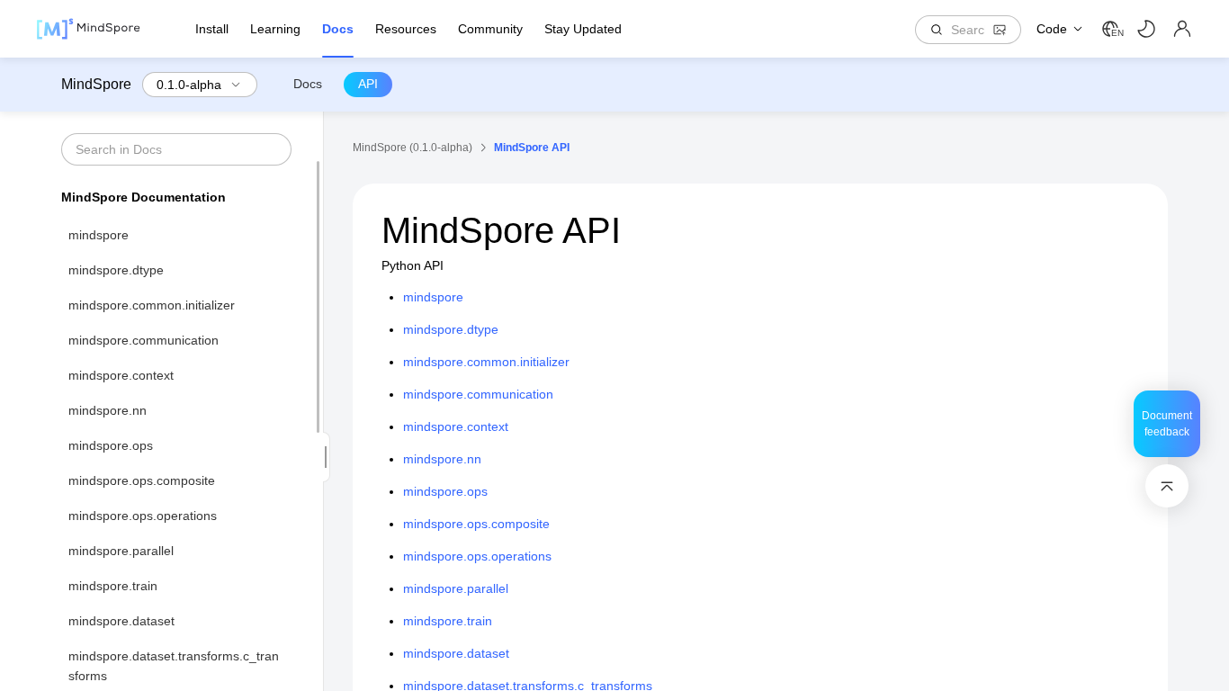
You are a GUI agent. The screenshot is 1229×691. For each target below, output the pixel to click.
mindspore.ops (110, 445)
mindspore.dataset (121, 621)
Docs (307, 83)
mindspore (98, 235)
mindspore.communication (143, 340)
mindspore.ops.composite (141, 480)
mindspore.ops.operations (142, 515)
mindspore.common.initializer (151, 305)
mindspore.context (121, 375)
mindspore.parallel (121, 550)
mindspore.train (112, 586)
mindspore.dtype (116, 270)
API (368, 83)
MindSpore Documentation (143, 197)
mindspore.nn (107, 410)
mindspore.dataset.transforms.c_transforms (173, 666)
